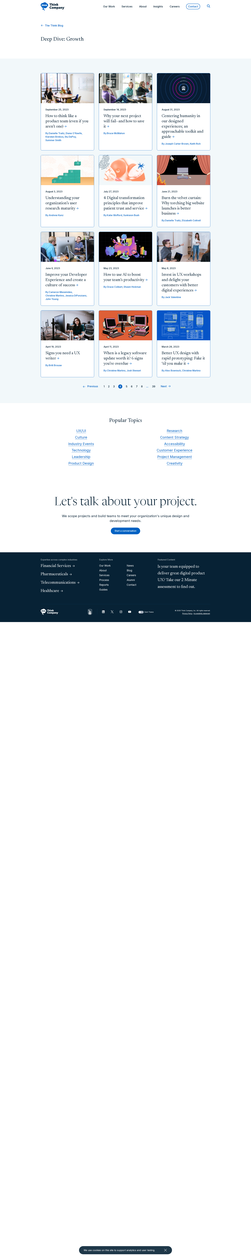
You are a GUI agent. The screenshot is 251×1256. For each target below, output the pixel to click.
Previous (92, 386)
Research (174, 431)
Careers (175, 6)
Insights (158, 6)
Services (127, 6)
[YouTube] (129, 612)
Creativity (174, 463)
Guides (103, 589)
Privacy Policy (187, 613)
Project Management (174, 457)
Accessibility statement (201, 613)
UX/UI (81, 431)
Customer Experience (174, 450)
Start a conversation (125, 530)
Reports (104, 584)
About (143, 6)
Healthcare (50, 591)
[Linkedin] (103, 611)
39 (153, 386)
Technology (81, 450)
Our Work (109, 6)
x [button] (165, 1250)
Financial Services (56, 566)
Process (104, 580)
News (130, 565)
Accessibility (174, 444)
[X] (112, 611)
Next (164, 386)
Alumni (131, 580)
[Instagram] (121, 611)
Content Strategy (174, 437)
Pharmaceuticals (54, 574)
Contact (193, 6)
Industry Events (81, 444)
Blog (129, 570)
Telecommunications (58, 583)
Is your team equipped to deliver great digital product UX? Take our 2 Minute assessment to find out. (181, 577)
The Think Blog (53, 25)
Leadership (81, 457)
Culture (81, 437)
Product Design (81, 463)
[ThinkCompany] (53, 6)
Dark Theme (149, 612)
